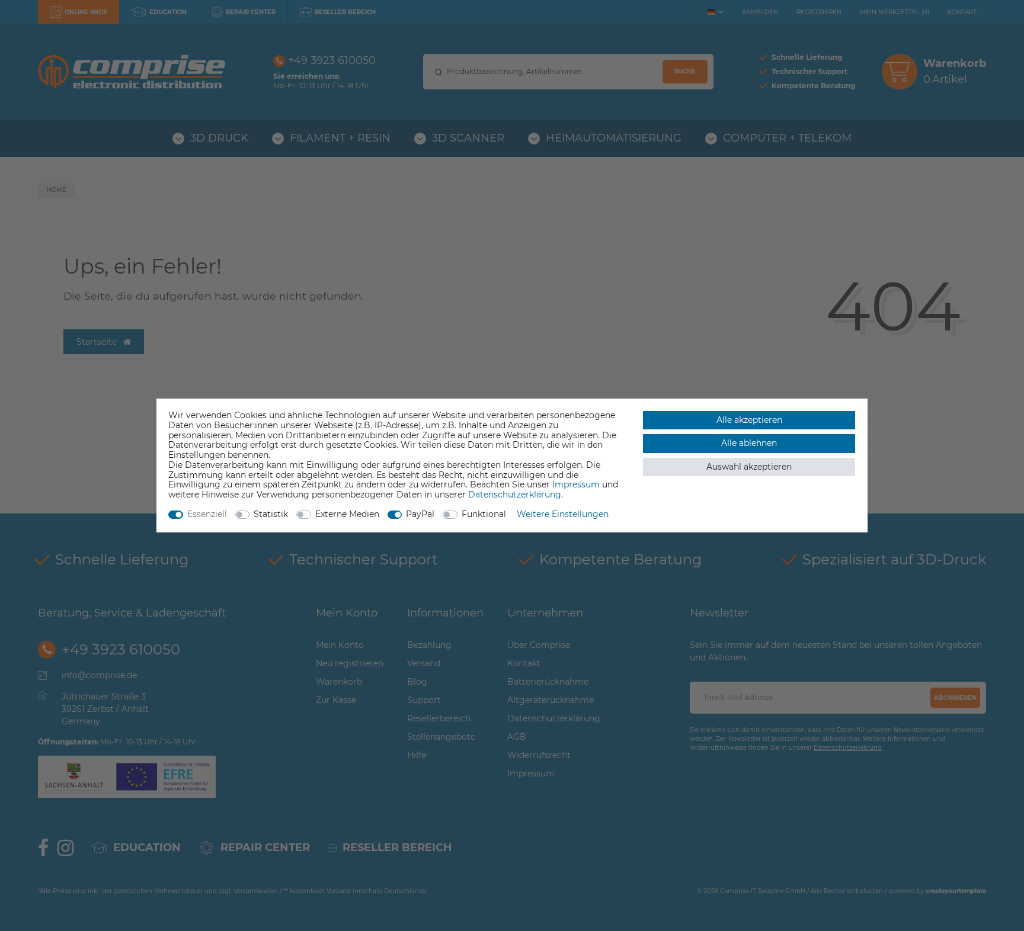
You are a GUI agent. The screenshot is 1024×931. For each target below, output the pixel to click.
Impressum (576, 484)
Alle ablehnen (749, 443)
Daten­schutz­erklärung (514, 494)
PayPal (420, 514)
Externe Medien (347, 514)
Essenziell (207, 514)
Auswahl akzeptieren (749, 466)
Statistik (271, 514)
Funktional (484, 514)
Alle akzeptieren (749, 420)
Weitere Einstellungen (563, 514)
